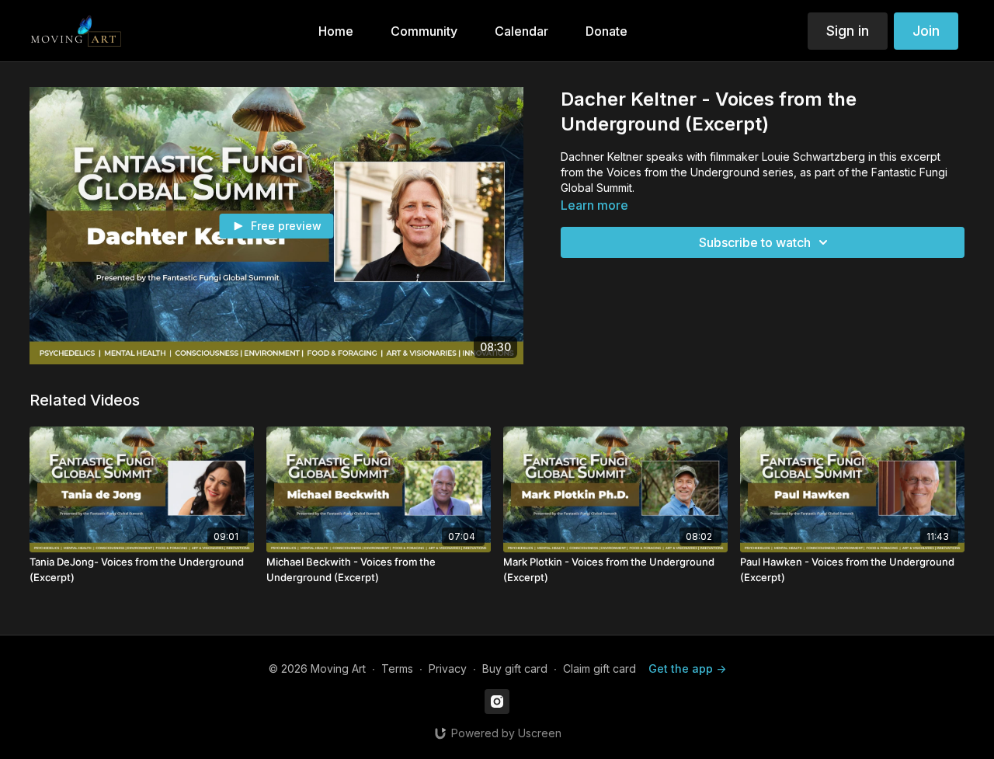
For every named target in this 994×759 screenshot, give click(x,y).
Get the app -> (687, 668)
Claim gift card (599, 668)
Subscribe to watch (755, 242)
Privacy (448, 668)
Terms (397, 668)
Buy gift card (514, 668)
